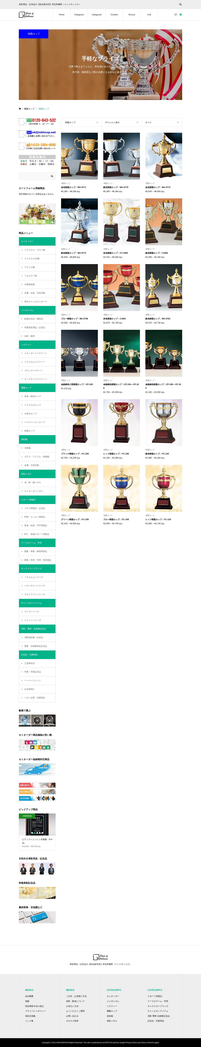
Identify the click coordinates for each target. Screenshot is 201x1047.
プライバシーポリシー (35, 1011)
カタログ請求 (72, 1021)
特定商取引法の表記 (34, 1006)
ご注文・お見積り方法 (76, 996)
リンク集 (29, 1021)
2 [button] (34, 833)
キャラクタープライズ (158, 1006)
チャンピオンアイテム (158, 1011)
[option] (37, 830)
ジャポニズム (113, 1001)
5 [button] (42, 833)
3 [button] (37, 833)
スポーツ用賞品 (155, 996)
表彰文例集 (30, 1016)
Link (149, 14)
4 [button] (39, 833)
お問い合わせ (72, 1016)
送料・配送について (75, 1001)
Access (131, 14)
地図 (27, 1001)
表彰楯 (110, 1016)
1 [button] (32, 833)
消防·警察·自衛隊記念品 (159, 1016)
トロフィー (112, 1006)
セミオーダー (113, 996)
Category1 (79, 14)
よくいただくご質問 (75, 1011)
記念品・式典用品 (156, 1021)
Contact (114, 14)
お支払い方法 (72, 1006)
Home (61, 14)
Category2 (97, 14)
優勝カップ (112, 1011)
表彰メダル (112, 1021)
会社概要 (29, 996)
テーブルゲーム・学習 (158, 1001)
